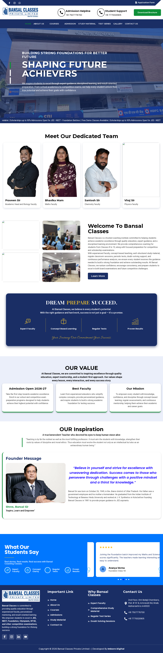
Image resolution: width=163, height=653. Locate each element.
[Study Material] (63, 620)
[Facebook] (10, 3)
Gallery (117, 23)
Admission (70, 23)
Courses (54, 23)
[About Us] (63, 605)
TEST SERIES (104, 23)
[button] (118, 579)
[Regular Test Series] (104, 616)
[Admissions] (63, 615)
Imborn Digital (116, 649)
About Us (39, 23)
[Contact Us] (63, 625)
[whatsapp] (21, 3)
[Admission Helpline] (74, 12)
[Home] (63, 600)
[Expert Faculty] (104, 603)
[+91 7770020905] (142, 619)
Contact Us (131, 23)
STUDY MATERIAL (87, 23)
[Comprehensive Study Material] (104, 610)
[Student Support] (112, 12)
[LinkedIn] (18, 636)
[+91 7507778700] (142, 613)
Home (28, 23)
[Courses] (63, 610)
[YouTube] (25, 636)
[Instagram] (15, 3)
